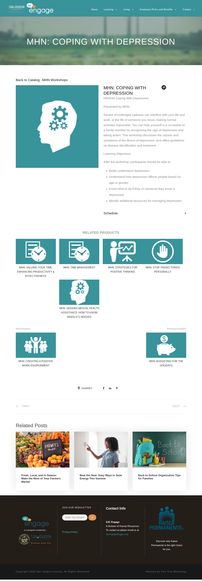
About (94, 9)
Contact (187, 9)
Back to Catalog (28, 80)
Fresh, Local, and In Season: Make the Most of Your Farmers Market (41, 478)
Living (126, 9)
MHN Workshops (55, 80)
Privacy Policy (70, 532)
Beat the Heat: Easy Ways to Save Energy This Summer (101, 477)
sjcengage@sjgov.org (117, 534)
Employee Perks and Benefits (156, 9)
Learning (108, 9)
